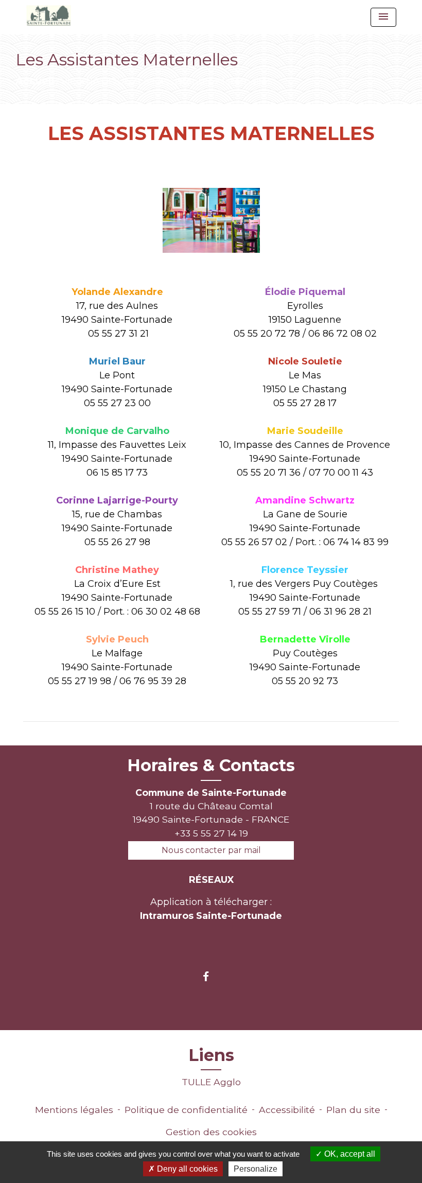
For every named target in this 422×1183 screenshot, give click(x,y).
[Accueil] (48, 15)
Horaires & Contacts (211, 765)
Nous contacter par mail (211, 850)
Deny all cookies (186, 1168)
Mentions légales (74, 1109)
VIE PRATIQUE (96, 81)
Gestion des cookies (211, 1131)
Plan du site (353, 1109)
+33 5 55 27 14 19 (211, 833)
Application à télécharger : (211, 908)
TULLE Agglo (211, 1081)
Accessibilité (287, 1109)
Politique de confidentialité (186, 1109)
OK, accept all (348, 1154)
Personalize (255, 1168)
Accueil (34, 81)
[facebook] (210, 976)
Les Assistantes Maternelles (205, 81)
